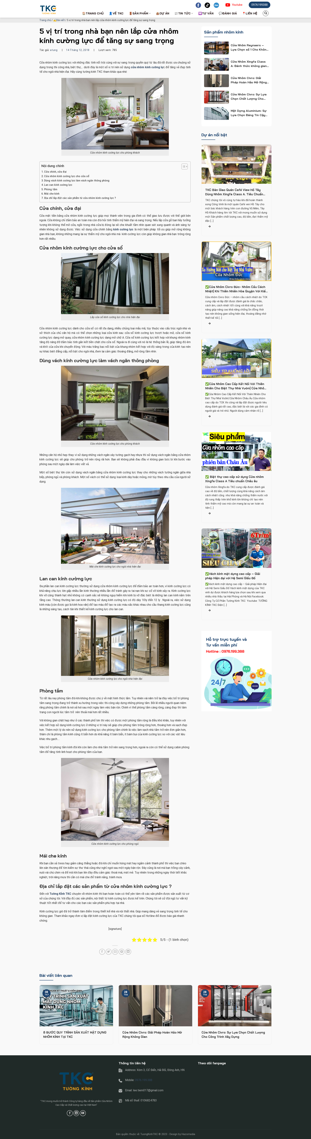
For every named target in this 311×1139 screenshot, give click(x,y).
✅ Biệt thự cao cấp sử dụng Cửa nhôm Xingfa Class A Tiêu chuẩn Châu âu (234, 479)
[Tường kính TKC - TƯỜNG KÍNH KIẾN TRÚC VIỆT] (57, 9)
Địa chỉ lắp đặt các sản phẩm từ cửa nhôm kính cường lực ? (80, 198)
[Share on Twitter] (109, 952)
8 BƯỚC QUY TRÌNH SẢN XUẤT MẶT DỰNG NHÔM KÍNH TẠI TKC (74, 1034)
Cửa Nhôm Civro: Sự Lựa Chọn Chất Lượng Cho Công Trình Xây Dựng (233, 1034)
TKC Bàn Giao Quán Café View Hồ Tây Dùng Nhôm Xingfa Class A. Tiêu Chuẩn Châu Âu (234, 192)
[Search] (266, 13)
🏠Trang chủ (93, 13)
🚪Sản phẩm (138, 13)
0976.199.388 (143, 1080)
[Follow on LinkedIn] (76, 1113)
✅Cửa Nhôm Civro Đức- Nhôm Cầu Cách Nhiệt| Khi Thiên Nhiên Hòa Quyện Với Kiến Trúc (236, 289)
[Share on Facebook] (102, 952)
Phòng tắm (50, 189)
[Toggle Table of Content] (183, 166)
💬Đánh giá (228, 13)
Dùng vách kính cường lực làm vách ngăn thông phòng (76, 180)
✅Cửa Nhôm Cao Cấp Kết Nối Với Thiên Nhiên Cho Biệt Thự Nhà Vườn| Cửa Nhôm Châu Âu (236, 386)
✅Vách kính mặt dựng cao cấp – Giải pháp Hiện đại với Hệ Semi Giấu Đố (232, 576)
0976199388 (259, 4)
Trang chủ (45, 20)
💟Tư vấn (205, 13)
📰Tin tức (182, 13)
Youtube (237, 4)
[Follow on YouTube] (83, 1113)
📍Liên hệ (249, 13)
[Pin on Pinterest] (122, 952)
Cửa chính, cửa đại (55, 171)
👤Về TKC (116, 13)
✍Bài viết (59, 20)
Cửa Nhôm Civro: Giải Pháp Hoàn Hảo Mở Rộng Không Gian (152, 1034)
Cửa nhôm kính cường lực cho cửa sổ (66, 176)
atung (54, 50)
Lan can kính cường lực (58, 184)
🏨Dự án (162, 13)
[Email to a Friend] (115, 952)
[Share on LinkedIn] (128, 952)
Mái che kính (51, 193)
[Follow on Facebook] (70, 1113)
